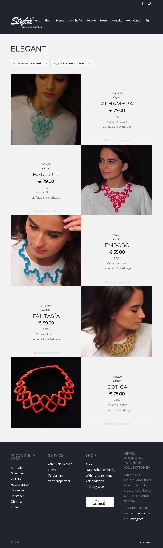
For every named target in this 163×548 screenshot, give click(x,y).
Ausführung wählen (118, 140)
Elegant (117, 97)
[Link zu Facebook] (143, 3)
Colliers (117, 235)
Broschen (17, 473)
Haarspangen (18, 484)
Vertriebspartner (59, 481)
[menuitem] (31, 20)
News (52, 470)
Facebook (143, 513)
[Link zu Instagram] (149, 3)
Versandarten (95, 481)
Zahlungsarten (95, 487)
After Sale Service (60, 464)
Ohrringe (17, 501)
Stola (14, 507)
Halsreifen (117, 93)
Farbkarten (55, 475)
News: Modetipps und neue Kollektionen (137, 461)
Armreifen (17, 468)
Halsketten (46, 306)
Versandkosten (117, 121)
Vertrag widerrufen (100, 502)
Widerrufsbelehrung (99, 475)
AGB (89, 464)
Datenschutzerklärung (100, 470)
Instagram (136, 519)
